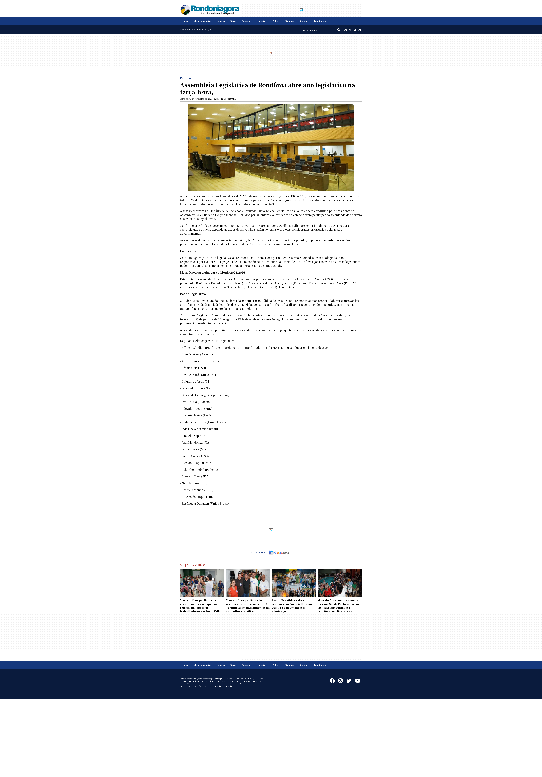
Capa (185, 20)
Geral (233, 20)
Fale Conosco (321, 20)
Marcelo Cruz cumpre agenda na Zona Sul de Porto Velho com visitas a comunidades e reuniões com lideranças (339, 605)
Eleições (304, 20)
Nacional (246, 20)
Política (221, 20)
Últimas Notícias (202, 20)
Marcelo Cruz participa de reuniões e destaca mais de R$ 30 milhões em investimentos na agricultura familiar (248, 605)
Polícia (276, 20)
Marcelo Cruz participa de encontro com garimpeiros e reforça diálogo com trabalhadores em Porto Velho (200, 605)
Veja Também (193, 564)
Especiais (262, 20)
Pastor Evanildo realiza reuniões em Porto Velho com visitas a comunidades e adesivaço (292, 605)
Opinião (289, 20)
